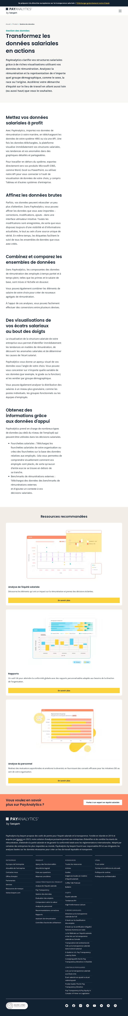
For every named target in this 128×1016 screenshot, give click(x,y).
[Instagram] (80, 1005)
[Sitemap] (115, 1005)
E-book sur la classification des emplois (75, 921)
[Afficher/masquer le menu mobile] (120, 11)
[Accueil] (19, 11)
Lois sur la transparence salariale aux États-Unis (77, 972)
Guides (67, 872)
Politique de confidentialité (105, 876)
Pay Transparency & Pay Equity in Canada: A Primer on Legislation (78, 992)
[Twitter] (66, 1005)
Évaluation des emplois (44, 898)
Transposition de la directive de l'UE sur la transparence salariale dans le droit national (77, 946)
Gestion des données (44, 894)
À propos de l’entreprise (15, 864)
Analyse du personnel (44, 906)
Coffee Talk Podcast (72, 883)
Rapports (39, 914)
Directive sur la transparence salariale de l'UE (76, 915)
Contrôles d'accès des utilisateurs (48, 922)
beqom (19, 839)
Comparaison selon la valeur (46, 902)
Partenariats (10, 880)
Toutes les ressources (73, 864)
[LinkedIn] (87, 1005)
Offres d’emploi (12, 876)
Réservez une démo (43, 876)
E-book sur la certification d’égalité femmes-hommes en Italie (78, 928)
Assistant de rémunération (46, 918)
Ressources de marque (14, 888)
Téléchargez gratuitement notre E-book (93, 3)
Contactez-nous (12, 872)
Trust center (99, 864)
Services (9, 884)
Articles (68, 868)
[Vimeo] (101, 1005)
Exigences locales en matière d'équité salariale (76, 877)
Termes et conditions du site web (107, 868)
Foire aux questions (43, 872)
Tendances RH (70, 900)
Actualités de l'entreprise (15, 868)
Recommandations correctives (47, 910)
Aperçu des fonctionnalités (46, 864)
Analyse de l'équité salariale (46, 886)
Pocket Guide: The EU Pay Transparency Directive (75, 985)
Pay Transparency (42, 890)
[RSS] (108, 1005)
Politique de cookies (102, 872)
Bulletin (68, 887)
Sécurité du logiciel (43, 868)
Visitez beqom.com (13, 893)
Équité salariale (71, 896)
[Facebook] (73, 1005)
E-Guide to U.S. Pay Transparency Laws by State (77, 953)
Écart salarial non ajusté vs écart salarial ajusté (77, 978)
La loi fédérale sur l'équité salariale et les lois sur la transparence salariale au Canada (78, 936)
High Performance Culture (75, 905)
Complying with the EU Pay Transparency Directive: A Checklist (78, 960)
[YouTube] (94, 1006)
